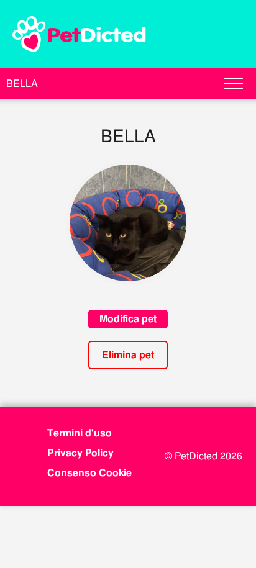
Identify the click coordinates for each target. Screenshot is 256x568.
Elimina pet (128, 354)
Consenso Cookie (89, 472)
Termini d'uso (79, 433)
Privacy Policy (80, 452)
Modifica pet (128, 318)
